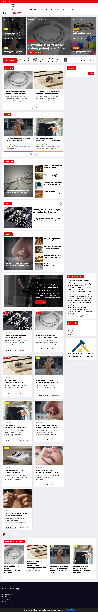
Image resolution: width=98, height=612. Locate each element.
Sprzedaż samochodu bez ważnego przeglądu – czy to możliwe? (53, 256)
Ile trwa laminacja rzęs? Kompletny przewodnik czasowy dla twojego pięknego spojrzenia (47, 472)
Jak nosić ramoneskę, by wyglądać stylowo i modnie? (13, 33)
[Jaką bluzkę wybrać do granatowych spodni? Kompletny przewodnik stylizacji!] (17, 411)
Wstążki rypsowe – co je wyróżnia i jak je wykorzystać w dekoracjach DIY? (83, 52)
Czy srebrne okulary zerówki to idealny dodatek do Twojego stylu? (17, 192)
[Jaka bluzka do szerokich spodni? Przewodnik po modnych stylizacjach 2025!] (49, 366)
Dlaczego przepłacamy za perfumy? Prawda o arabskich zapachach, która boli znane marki (53, 166)
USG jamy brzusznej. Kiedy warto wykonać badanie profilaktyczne (53, 184)
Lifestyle (49, 9)
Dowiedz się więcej (35, 53)
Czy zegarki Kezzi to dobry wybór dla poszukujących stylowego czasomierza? (24, 60)
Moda (41, 9)
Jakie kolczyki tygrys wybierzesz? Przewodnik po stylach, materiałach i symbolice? (48, 92)
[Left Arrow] (90, 60)
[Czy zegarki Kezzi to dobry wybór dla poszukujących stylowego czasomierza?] (17, 366)
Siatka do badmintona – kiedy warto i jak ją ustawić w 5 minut (53, 175)
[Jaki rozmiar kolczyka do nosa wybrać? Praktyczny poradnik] (49, 411)
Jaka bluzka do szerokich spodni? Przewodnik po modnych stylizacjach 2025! (13, 52)
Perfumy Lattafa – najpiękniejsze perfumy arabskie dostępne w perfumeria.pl (52, 192)
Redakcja (7, 19)
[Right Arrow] (93, 60)
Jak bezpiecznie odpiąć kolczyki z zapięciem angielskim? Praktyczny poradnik (52, 239)
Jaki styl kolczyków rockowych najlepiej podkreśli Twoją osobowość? (16, 337)
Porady (64, 9)
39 (11, 534)
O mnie (72, 9)
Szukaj (72, 68)
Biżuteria (33, 9)
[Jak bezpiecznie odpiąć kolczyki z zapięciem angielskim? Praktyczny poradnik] (17, 499)
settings (61, 610)
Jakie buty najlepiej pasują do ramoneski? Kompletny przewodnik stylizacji (47, 139)
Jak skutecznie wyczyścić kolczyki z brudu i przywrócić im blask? (52, 265)
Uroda (57, 9)
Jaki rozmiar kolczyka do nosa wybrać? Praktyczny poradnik (17, 264)
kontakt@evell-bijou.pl (8, 602)
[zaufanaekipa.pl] (80, 348)
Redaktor (76, 38)
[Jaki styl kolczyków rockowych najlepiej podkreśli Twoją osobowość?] (17, 320)
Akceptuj (71, 609)
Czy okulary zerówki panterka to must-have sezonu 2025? (82, 33)
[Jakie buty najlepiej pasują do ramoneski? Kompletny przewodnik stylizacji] (17, 456)
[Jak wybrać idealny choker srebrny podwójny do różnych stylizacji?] (49, 320)
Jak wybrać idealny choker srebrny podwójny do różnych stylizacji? (47, 46)
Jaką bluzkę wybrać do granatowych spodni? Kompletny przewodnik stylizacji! (84, 60)
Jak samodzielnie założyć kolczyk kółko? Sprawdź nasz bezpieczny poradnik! (53, 248)
